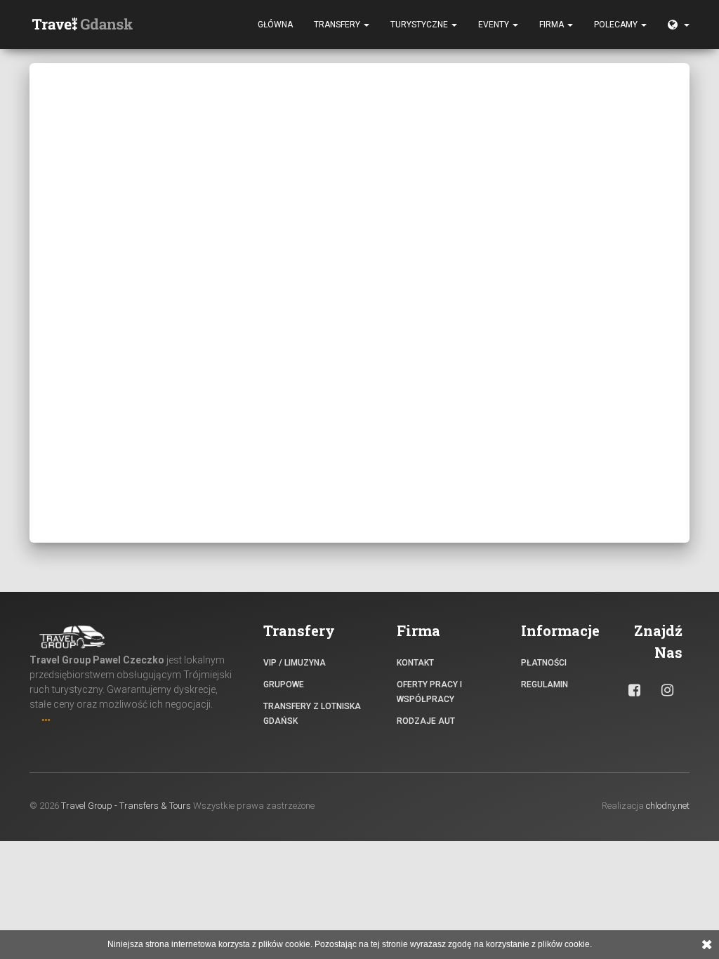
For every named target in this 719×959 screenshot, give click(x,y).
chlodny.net (668, 805)
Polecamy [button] (617, 24)
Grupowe (283, 684)
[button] (678, 24)
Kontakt (415, 663)
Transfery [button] (338, 24)
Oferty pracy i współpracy (429, 692)
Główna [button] (275, 24)
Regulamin (544, 684)
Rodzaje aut (426, 721)
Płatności (544, 663)
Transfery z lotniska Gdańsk (312, 713)
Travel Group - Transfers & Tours (126, 805)
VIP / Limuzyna (294, 663)
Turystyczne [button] (420, 24)
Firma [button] (552, 24)
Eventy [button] (494, 24)
